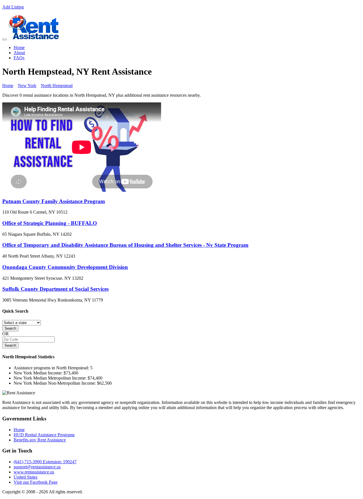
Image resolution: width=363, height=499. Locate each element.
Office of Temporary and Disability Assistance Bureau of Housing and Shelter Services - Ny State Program (125, 245)
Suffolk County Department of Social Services (55, 289)
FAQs (19, 57)
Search (10, 328)
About (19, 52)
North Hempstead (57, 85)
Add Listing (13, 7)
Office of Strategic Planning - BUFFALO (49, 223)
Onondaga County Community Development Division (65, 267)
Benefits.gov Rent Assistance (40, 439)
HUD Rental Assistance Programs (44, 434)
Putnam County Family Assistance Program (53, 201)
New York (27, 85)
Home (19, 47)
